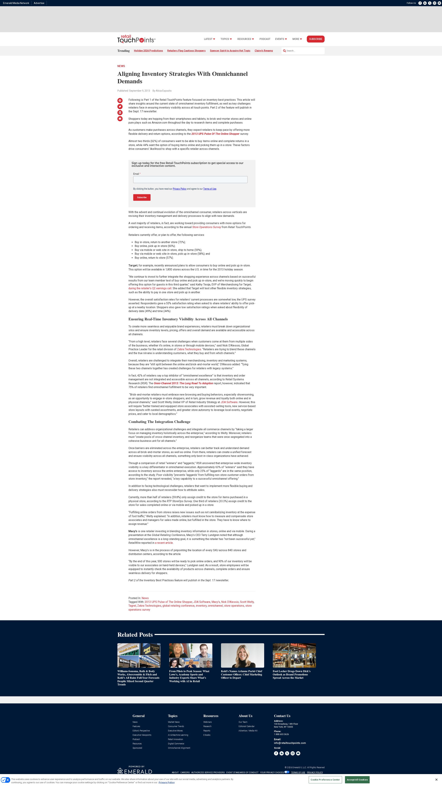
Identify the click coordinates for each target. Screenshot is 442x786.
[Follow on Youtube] (439, 3)
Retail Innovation (175, 739)
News (121, 66)
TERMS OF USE (298, 772)
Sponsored (137, 748)
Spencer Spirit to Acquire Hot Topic (230, 50)
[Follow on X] (429, 3)
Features (136, 726)
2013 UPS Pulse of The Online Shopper (168, 602)
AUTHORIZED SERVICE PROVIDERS (208, 772)
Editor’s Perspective (141, 731)
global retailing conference (178, 605)
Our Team (243, 722)
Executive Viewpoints (142, 735)
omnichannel (215, 605)
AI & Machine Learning (178, 735)
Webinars (207, 722)
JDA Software (229, 402)
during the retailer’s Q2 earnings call (149, 288)
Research (207, 726)
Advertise (39, 3)
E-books (206, 735)
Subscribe (315, 39)
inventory (201, 605)
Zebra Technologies (189, 349)
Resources (244, 39)
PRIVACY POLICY (315, 772)
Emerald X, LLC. (299, 767)
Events (279, 39)
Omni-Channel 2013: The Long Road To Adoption (183, 383)
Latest (208, 39)
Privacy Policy (167, 782)
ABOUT (175, 772)
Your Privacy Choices (272, 772)
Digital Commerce (176, 744)
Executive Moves (175, 731)
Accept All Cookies (357, 779)
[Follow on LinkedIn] (425, 3)
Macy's (216, 602)
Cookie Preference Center (325, 779)
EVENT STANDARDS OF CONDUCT (242, 772)
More (295, 39)
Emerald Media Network (16, 3)
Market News (174, 722)
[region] (221, 780)
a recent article (164, 542)
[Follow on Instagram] (434, 3)
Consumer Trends (176, 726)
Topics (225, 39)
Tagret (132, 605)
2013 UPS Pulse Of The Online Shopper (215, 133)
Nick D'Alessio (230, 602)
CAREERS (185, 772)
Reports (206, 731)
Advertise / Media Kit (248, 731)
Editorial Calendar (246, 726)
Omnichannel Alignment (179, 748)
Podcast (265, 39)
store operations (234, 605)
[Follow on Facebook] (420, 3)
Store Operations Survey (206, 227)
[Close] (436, 779)
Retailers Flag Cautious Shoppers (186, 50)
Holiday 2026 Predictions (148, 50)
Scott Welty (247, 602)
